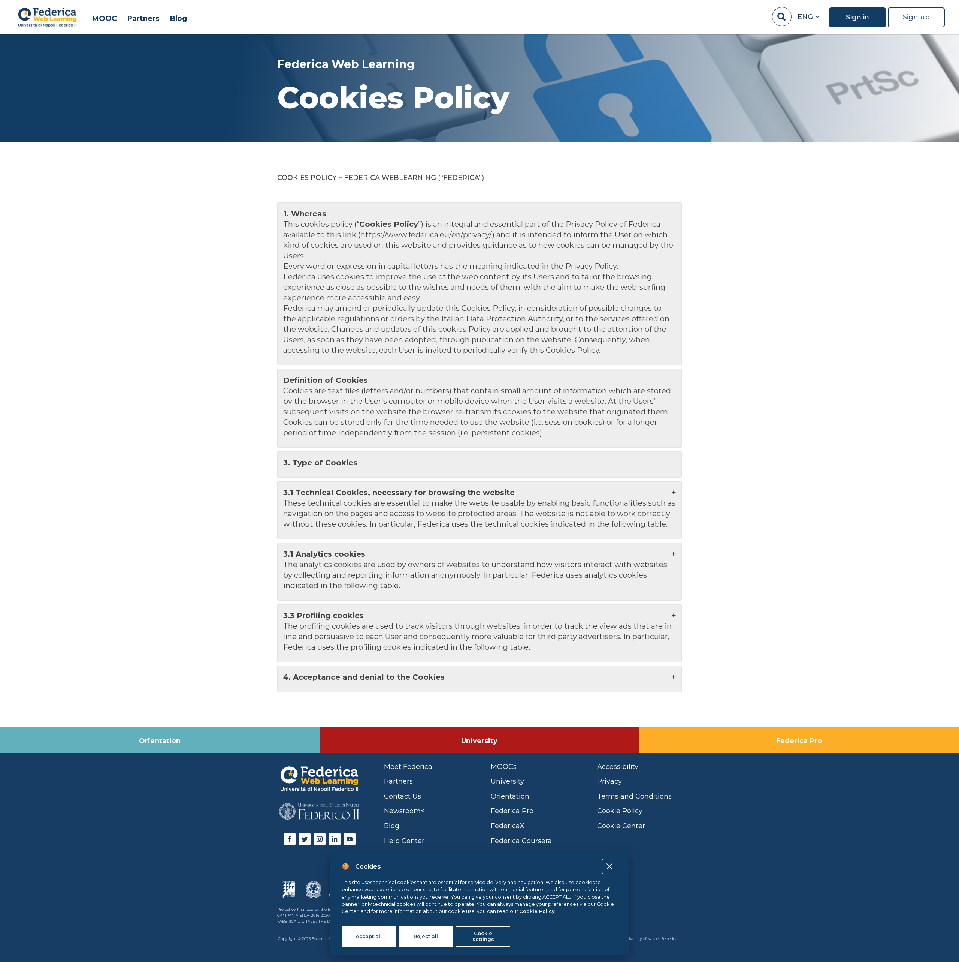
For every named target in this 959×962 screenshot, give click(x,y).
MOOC (104, 19)
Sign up (916, 17)
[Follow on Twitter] (305, 839)
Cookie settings (483, 936)
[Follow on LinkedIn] (335, 839)
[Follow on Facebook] (290, 839)
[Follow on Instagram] (320, 839)
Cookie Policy (536, 911)
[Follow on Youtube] (350, 839)
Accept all (369, 936)
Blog (178, 19)
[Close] (609, 866)
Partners (143, 19)
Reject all (426, 936)
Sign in (857, 17)
